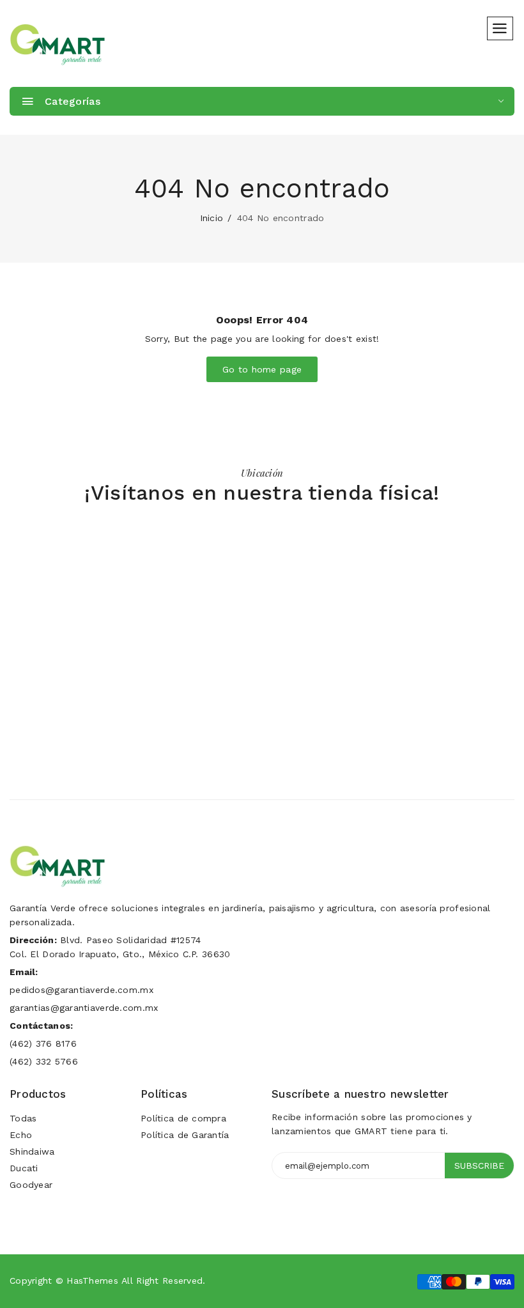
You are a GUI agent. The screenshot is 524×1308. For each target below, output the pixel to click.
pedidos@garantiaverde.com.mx (81, 990)
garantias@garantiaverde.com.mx (84, 1008)
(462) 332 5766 (44, 1061)
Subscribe (479, 1165)
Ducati (24, 1168)
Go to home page (262, 369)
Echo (21, 1135)
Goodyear (31, 1185)
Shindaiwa (32, 1151)
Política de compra (183, 1118)
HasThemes (92, 1280)
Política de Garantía (185, 1135)
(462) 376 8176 (43, 1043)
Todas (23, 1118)
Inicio (212, 218)
